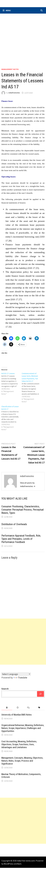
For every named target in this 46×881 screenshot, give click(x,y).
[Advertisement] (23, 38)
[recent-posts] (17, 707)
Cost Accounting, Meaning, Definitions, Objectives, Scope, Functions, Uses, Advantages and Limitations (19, 744)
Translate (22, 677)
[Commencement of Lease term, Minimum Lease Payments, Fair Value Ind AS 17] (32, 387)
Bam (19, 863)
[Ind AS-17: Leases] (11, 383)
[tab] (6, 707)
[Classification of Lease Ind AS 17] (11, 418)
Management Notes (10, 69)
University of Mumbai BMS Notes (16, 714)
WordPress (8, 863)
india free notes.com (26, 860)
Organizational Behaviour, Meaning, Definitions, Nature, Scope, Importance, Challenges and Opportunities (22, 728)
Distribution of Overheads (14, 524)
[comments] (28, 707)
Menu (8, 10)
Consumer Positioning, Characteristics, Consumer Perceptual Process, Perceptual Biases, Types (22, 509)
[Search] (40, 694)
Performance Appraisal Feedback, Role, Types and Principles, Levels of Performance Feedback (21, 539)
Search (5, 688)
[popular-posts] (6, 707)
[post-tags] (39, 707)
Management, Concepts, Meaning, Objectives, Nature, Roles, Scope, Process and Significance (22, 760)
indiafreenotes (14, 93)
